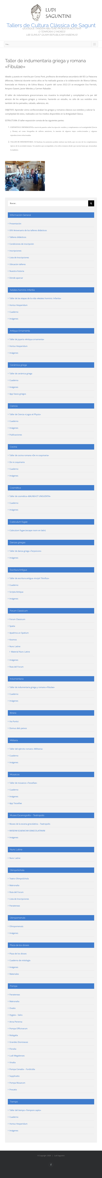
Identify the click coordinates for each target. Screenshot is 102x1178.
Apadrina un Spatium (19, 632)
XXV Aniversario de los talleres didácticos (28, 230)
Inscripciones (15, 250)
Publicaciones (15, 434)
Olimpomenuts (16, 926)
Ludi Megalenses (17, 1055)
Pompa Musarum (17, 1082)
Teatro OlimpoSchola (19, 878)
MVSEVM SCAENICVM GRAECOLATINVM (27, 830)
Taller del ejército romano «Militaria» (26, 748)
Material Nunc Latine (20, 651)
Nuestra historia (16, 271)
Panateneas (14, 905)
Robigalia (13, 1035)
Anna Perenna (15, 1021)
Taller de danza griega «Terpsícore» (25, 551)
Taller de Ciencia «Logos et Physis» (25, 414)
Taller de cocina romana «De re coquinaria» (29, 455)
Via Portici (14, 721)
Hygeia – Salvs (15, 1015)
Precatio (13, 1089)
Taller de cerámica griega (20, 373)
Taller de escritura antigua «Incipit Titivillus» (29, 578)
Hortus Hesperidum (18, 305)
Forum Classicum (17, 619)
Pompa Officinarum (18, 1028)
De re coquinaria (17, 462)
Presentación (15, 223)
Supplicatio (14, 1076)
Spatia (12, 626)
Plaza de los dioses (18, 953)
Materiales (14, 974)
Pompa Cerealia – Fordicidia (22, 1069)
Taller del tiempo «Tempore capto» (25, 1110)
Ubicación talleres (17, 264)
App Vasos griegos (17, 393)
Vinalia (12, 1062)
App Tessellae (15, 803)
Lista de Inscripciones (19, 257)
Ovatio (12, 1008)
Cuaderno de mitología (19, 960)
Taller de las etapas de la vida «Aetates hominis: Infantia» (35, 298)
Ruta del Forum (16, 666)
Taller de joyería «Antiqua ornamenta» (26, 339)
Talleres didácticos (17, 237)
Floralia (12, 1048)
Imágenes (13, 318)
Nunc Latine (14, 646)
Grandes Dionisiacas (18, 1042)
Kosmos (13, 639)
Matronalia (14, 885)
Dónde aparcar (16, 277)
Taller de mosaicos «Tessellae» (23, 783)
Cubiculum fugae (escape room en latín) (27, 530)
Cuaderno (13, 312)
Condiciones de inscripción (21, 244)
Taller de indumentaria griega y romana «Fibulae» (32, 687)
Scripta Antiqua (16, 591)
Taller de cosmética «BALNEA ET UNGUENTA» (29, 496)
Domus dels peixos (18, 728)
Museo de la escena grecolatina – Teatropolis (29, 823)
